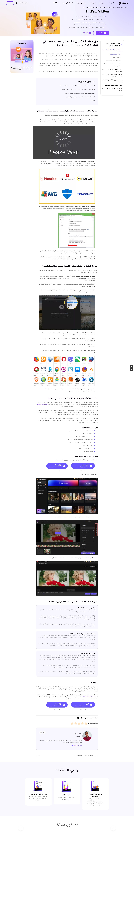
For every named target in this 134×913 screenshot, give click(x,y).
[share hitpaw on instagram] (131, 369)
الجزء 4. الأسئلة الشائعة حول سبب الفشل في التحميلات (80, 97)
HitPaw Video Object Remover (95, 795)
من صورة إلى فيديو (116, 57)
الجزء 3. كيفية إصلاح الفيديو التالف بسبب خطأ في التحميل (80, 93)
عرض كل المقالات (77, 745)
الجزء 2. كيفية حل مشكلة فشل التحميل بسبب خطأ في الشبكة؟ (78, 89)
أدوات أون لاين (82, 3)
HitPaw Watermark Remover (37, 794)
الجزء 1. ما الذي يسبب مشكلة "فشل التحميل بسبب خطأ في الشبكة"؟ (77, 86)
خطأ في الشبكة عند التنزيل (115, 54)
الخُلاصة (93, 100)
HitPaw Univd (66, 795)
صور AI (102, 3)
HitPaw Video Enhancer (43, 404)
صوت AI (93, 3)
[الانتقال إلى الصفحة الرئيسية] (123, 3)
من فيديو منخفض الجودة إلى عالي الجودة (112, 63)
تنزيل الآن (101, 33)
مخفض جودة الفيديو (116, 66)
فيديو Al (111, 3)
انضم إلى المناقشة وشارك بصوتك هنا (84, 755)
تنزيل (54, 3)
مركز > (126, 7)
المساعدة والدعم (68, 3)
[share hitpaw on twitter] (131, 366)
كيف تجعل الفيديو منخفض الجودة (113, 60)
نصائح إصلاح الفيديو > (120, 7)
